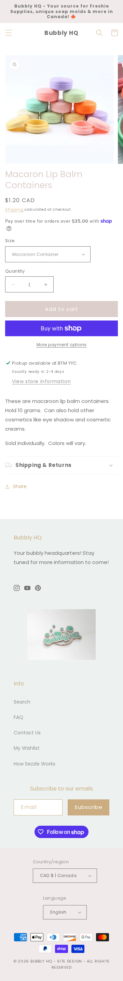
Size (10, 240)
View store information (41, 381)
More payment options (62, 345)
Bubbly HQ (41, 961)
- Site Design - (70, 961)
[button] (8, 32)
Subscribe (88, 807)
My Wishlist (27, 748)
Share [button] (20, 486)
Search (22, 701)
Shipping (14, 209)
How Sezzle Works (34, 763)
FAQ (18, 717)
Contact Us (27, 732)
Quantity (15, 271)
